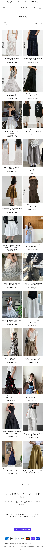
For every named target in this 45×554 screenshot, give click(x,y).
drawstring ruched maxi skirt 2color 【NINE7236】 (33, 283)
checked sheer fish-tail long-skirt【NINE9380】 (12, 283)
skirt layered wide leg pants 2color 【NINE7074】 (33, 434)
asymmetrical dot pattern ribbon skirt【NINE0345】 (33, 130)
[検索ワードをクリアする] (36, 23)
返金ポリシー (7, 546)
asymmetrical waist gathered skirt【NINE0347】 (12, 94)
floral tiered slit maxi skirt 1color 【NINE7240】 (11, 396)
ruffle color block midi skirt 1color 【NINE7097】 (33, 396)
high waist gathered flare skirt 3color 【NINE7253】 (33, 471)
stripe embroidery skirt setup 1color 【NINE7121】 (11, 320)
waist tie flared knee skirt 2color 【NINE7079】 (33, 359)
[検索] (41, 23)
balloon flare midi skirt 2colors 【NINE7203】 (12, 208)
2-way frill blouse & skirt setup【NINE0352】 (33, 205)
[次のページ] (28, 484)
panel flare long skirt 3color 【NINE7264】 (33, 169)
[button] (4, 7)
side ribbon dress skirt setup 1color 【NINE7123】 (12, 469)
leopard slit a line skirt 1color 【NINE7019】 (11, 359)
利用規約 (15, 546)
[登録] (38, 522)
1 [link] (16, 484)
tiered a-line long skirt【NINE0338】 (33, 94)
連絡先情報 (23, 546)
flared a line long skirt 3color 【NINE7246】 (33, 321)
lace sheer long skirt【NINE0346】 (12, 58)
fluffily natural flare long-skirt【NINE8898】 (12, 132)
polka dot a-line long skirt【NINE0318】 (12, 168)
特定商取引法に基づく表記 (35, 546)
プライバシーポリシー (35, 543)
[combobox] (22, 23)
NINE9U (11, 543)
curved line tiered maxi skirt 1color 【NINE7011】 (12, 432)
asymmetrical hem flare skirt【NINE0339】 (33, 58)
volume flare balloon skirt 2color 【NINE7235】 (11, 246)
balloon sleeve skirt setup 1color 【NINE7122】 (33, 245)
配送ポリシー (23, 549)
